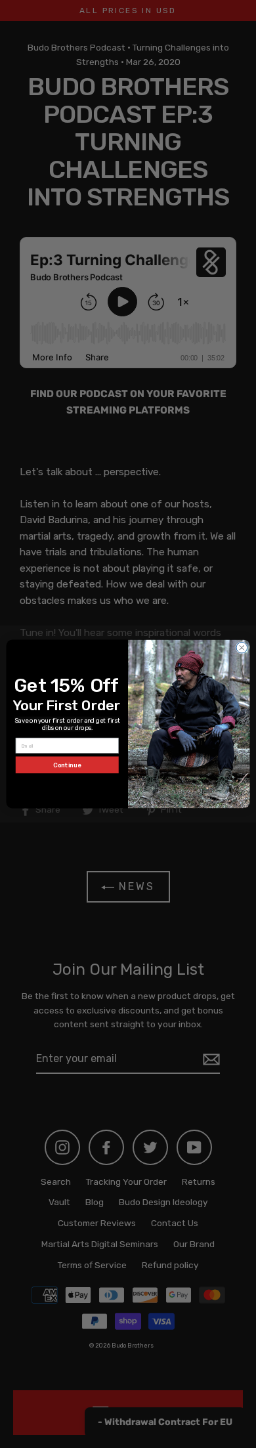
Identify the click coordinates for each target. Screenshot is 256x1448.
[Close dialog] (241, 647)
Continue (67, 765)
